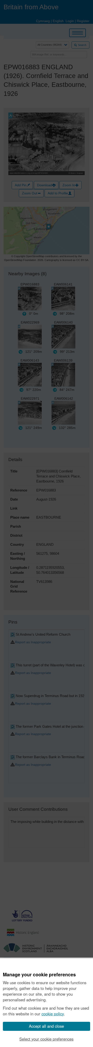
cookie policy (52, 1014)
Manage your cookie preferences (39, 974)
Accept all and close (46, 1026)
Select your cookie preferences (46, 1039)
